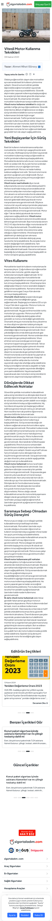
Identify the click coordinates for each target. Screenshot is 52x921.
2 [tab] (24, 713)
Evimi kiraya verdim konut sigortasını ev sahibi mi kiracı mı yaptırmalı (26, 779)
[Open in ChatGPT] (26, 74)
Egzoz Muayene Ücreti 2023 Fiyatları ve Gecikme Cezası (27, 687)
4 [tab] (32, 713)
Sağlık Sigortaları (13, 880)
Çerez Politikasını (27, 908)
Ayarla (12, 915)
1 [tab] (19, 713)
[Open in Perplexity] (30, 74)
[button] (2, 4)
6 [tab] (36, 797)
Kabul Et (39, 915)
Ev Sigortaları (11, 873)
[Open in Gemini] (34, 74)
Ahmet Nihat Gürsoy (24, 66)
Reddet (25, 915)
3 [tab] (28, 713)
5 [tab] (32, 797)
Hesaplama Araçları (14, 888)
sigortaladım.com (13, 858)
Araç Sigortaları (12, 866)
